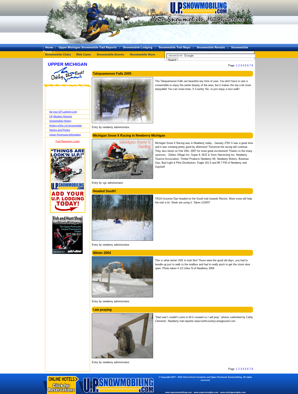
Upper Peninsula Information (65, 134)
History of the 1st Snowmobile (65, 125)
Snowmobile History (60, 121)
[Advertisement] (197, 34)
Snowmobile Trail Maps (175, 47)
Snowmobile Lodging (137, 47)
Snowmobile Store (142, 54)
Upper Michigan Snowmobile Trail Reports (88, 47)
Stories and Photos (59, 130)
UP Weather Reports (60, 116)
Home (49, 47)
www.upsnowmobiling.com (178, 392)
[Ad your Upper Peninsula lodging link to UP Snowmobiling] (67, 211)
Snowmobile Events (110, 54)
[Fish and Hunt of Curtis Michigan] (67, 253)
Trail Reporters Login (67, 141)
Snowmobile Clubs (58, 54)
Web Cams (83, 54)
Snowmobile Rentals (211, 47)
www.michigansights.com (233, 392)
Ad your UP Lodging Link (63, 111)
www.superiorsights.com (206, 392)
